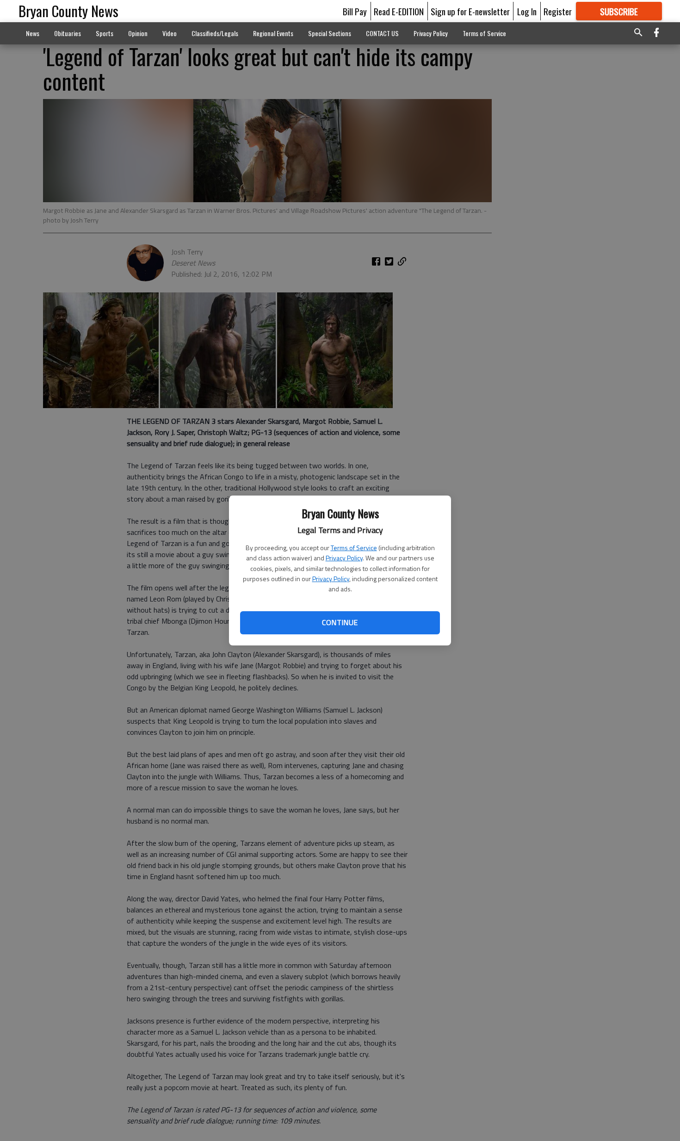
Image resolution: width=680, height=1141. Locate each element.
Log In (527, 11)
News (32, 33)
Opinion (138, 33)
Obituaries (67, 33)
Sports (104, 33)
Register (558, 11)
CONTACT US (382, 33)
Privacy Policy (344, 558)
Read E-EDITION (399, 11)
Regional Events (273, 33)
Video (169, 33)
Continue (340, 622)
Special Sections (329, 33)
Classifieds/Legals (215, 33)
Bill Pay (355, 11)
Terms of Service (354, 547)
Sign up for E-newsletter (470, 11)
